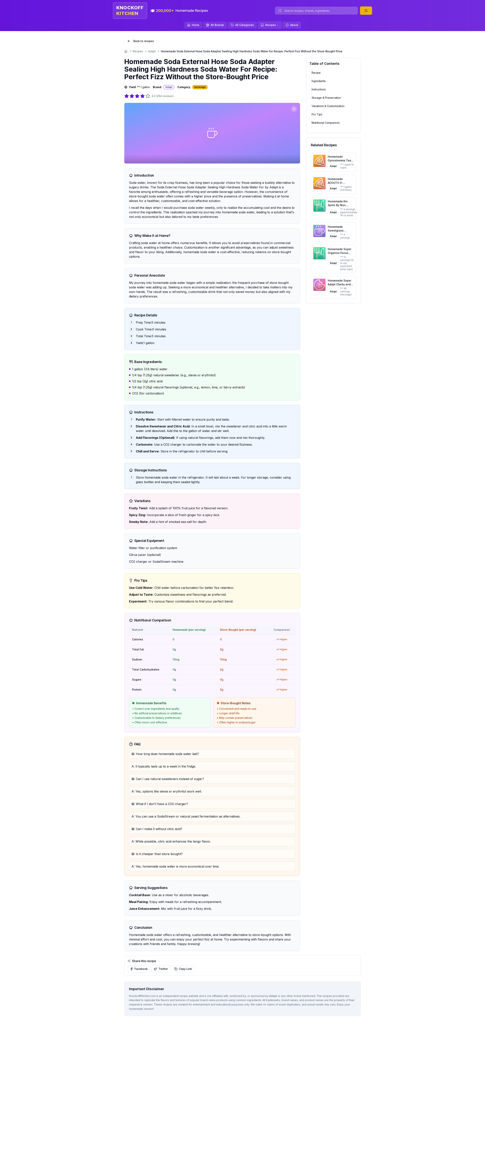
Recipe (316, 72)
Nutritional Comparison (326, 122)
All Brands (217, 25)
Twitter (163, 968)
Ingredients (319, 81)
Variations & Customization (328, 106)
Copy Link (185, 968)
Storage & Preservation (326, 97)
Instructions (319, 89)
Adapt (152, 51)
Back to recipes (143, 41)
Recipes (270, 25)
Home (195, 25)
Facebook (141, 968)
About (294, 25)
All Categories (244, 25)
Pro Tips (317, 114)
